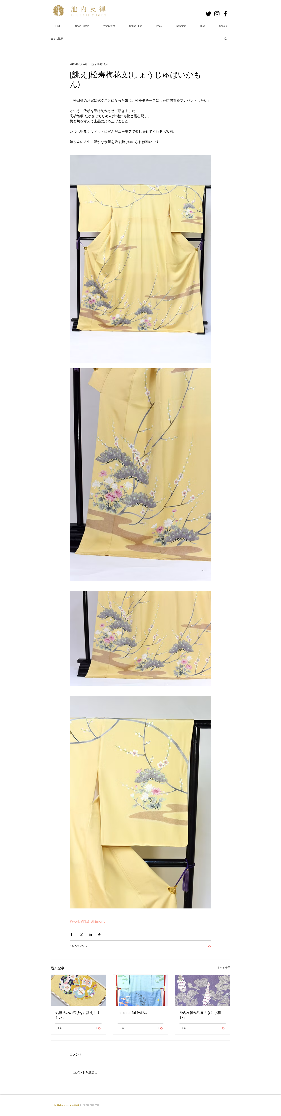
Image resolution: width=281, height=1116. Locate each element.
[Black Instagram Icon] (216, 13)
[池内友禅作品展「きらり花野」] (202, 990)
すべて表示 (223, 967)
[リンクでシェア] (100, 934)
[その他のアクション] (209, 64)
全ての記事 (57, 38)
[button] (225, 38)
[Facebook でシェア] (71, 934)
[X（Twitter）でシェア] (81, 934)
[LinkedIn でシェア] (90, 934)
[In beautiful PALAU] (140, 990)
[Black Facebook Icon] (225, 13)
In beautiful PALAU (132, 1012)
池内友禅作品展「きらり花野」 (200, 1015)
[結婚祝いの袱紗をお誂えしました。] (78, 990)
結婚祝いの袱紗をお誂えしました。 (77, 1015)
